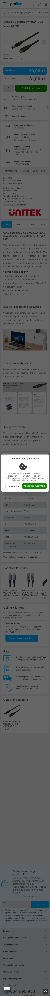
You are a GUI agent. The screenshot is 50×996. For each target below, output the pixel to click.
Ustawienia (13, 486)
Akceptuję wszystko (34, 486)
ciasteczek (31, 474)
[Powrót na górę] (45, 991)
